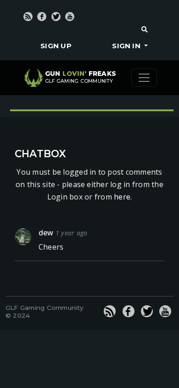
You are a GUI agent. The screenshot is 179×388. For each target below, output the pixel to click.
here (122, 197)
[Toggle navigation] (144, 77)
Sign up (56, 45)
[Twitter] (56, 16)
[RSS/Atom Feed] (28, 16)
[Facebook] (41, 16)
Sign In (127, 45)
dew (46, 233)
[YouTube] (69, 16)
